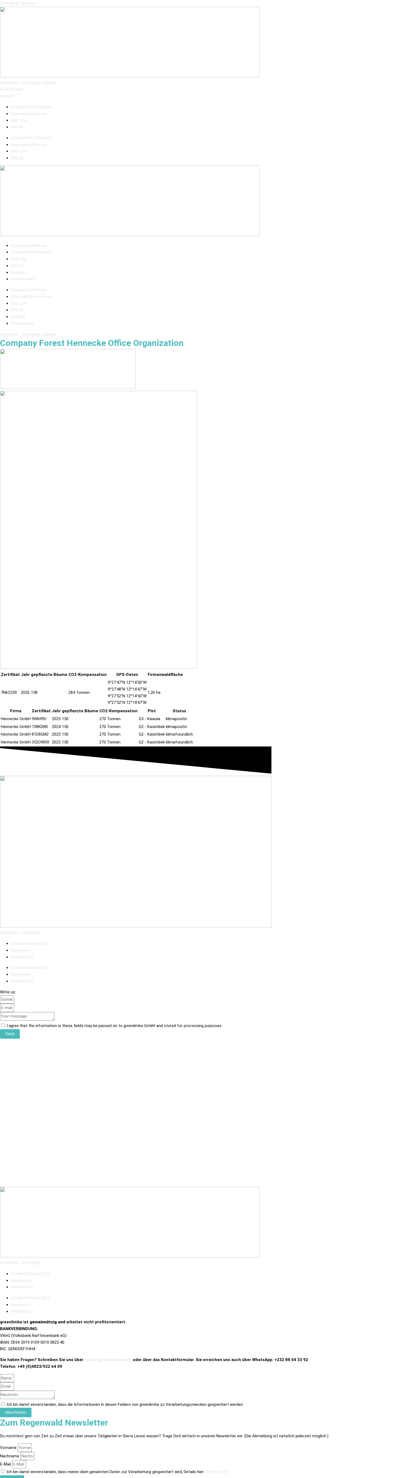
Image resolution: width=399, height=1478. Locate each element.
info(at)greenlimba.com (108, 1359)
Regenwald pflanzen (29, 113)
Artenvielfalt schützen (31, 106)
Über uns (19, 120)
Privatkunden (22, 278)
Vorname (9, 1447)
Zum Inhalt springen (18, 3)
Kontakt (18, 272)
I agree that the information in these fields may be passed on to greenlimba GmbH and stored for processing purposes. (114, 1025)
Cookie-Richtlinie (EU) (30, 943)
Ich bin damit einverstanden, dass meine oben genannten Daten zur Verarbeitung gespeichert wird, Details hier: (118, 1471)
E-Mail (6, 1464)
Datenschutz (22, 957)
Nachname (10, 1456)
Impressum (21, 950)
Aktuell (17, 127)
